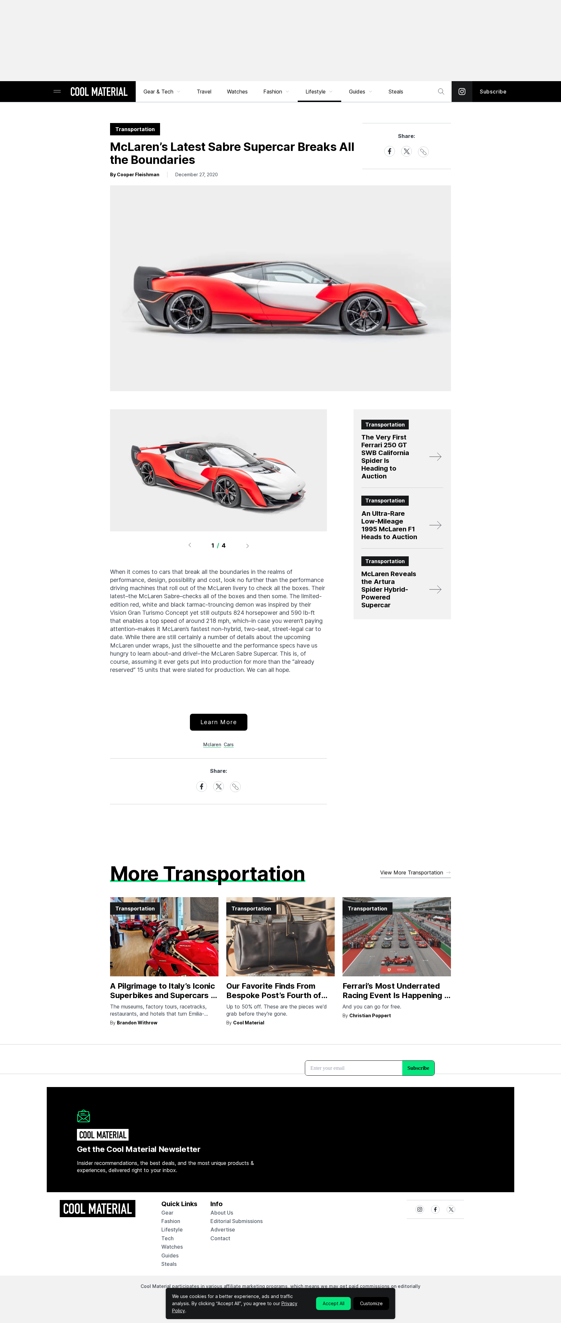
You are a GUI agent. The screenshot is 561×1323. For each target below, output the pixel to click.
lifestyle (172, 1229)
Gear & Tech (158, 91)
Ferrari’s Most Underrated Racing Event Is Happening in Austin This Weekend (396, 995)
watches (172, 1246)
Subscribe (493, 91)
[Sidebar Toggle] (57, 91)
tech (167, 1238)
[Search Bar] (441, 91)
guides (170, 1255)
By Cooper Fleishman (134, 174)
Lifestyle (315, 91)
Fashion (272, 91)
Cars (229, 744)
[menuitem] (162, 91)
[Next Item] (247, 545)
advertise (222, 1229)
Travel (204, 91)
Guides (357, 91)
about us (221, 1212)
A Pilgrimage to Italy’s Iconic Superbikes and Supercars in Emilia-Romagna (163, 995)
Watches (237, 91)
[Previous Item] (189, 545)
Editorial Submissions (236, 1221)
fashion (170, 1221)
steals (396, 91)
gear (167, 1212)
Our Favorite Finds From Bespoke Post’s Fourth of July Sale (273, 995)
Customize (371, 1303)
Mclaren (212, 744)
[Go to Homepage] (99, 92)
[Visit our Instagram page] (462, 91)
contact (220, 1238)
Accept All (333, 1303)
